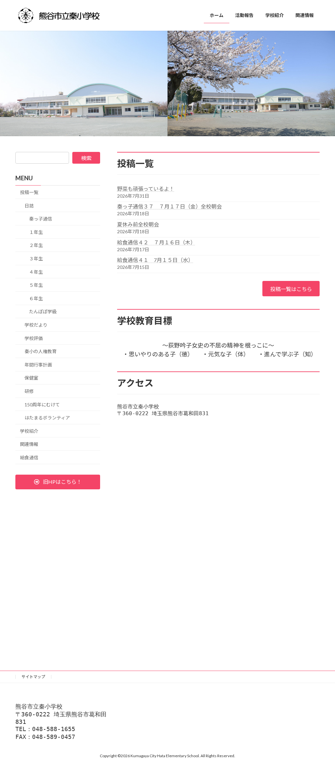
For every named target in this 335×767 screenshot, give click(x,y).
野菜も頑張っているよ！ (145, 189)
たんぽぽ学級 (43, 311)
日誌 (29, 205)
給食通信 (29, 457)
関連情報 (29, 444)
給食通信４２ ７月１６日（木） (156, 242)
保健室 (31, 378)
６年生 (36, 298)
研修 (29, 391)
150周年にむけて (42, 404)
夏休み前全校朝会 (138, 224)
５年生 (36, 285)
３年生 (36, 258)
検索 (86, 158)
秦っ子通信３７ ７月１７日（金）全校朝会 (169, 206)
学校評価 (34, 338)
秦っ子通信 (40, 218)
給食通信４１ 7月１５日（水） (155, 260)
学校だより (36, 325)
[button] (57, 482)
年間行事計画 (38, 364)
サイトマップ (33, 676)
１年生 (36, 232)
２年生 (36, 245)
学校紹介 (29, 431)
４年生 (36, 272)
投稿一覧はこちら (291, 289)
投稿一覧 (29, 192)
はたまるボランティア (47, 417)
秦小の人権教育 (41, 351)
